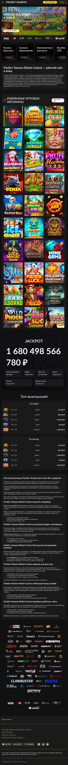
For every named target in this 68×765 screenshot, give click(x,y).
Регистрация (50, 2)
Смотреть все (57, 100)
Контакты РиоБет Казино (13, 738)
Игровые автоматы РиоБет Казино (16, 730)
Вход (62, 2)
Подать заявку (11, 30)
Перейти (8, 57)
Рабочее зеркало (9, 735)
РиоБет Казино (16, 2)
